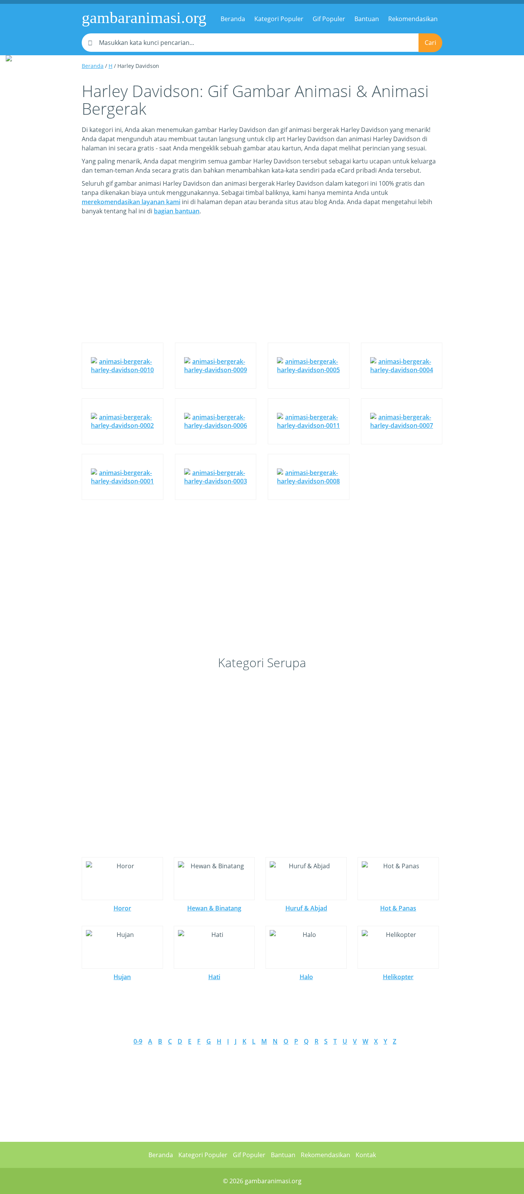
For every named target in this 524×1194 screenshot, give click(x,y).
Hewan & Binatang (214, 908)
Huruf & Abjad (306, 908)
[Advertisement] (262, 284)
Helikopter (398, 977)
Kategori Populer (278, 19)
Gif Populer (329, 19)
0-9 (137, 1041)
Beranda (233, 19)
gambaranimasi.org (144, 17)
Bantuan (366, 19)
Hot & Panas (398, 908)
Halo (306, 977)
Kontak (366, 1155)
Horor (122, 908)
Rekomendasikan (413, 19)
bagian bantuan (176, 211)
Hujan (122, 977)
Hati (214, 977)
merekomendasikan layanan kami (131, 202)
